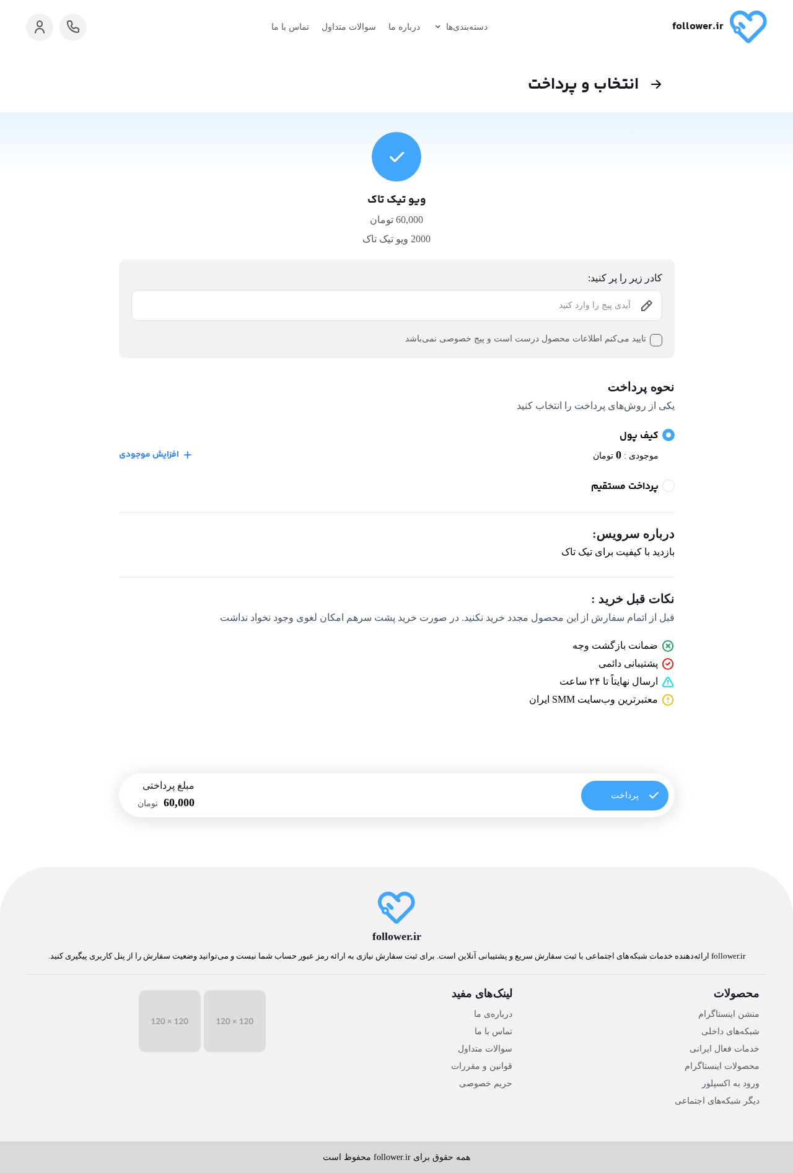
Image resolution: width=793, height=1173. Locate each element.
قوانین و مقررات (481, 1066)
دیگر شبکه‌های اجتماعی (717, 1100)
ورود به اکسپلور (731, 1083)
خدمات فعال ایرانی (725, 1048)
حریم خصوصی (485, 1083)
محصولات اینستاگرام (722, 1066)
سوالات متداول (349, 27)
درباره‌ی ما (493, 1014)
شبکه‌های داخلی (730, 1031)
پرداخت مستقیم (625, 487)
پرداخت (625, 795)
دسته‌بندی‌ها (467, 27)
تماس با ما (290, 27)
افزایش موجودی (149, 455)
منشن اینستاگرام (729, 1014)
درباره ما (404, 27)
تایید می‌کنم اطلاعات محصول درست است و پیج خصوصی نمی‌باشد (525, 338)
